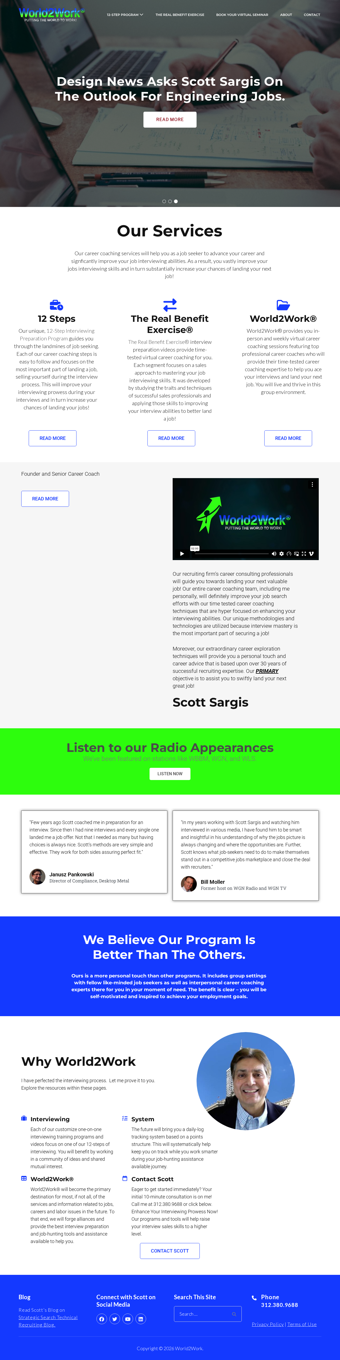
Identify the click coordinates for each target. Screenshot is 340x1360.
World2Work (188, 1348)
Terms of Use (302, 1324)
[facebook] (101, 1319)
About (286, 15)
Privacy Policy (268, 1324)
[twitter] (114, 1319)
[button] (164, 201)
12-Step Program (122, 15)
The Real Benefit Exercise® (159, 342)
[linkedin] (140, 1319)
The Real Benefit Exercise (180, 15)
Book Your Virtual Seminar (242, 15)
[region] (170, 103)
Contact (312, 15)
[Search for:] (206, 1314)
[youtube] (127, 1319)
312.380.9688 (279, 1305)
